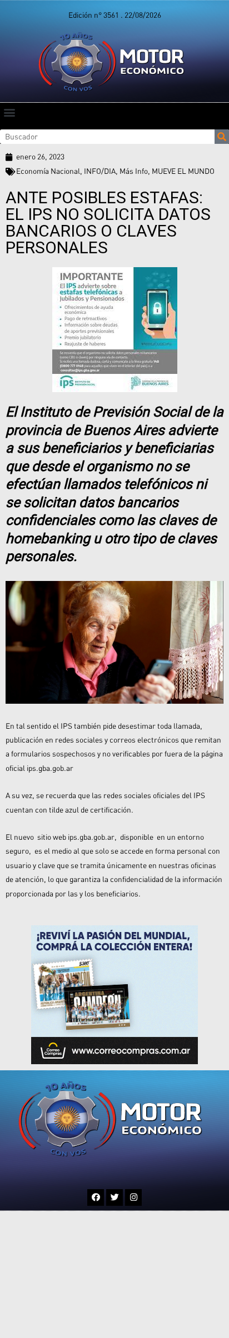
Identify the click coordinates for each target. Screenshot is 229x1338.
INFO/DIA (100, 171)
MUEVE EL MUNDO (183, 171)
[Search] (222, 136)
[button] (9, 112)
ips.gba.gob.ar (50, 768)
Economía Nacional (48, 171)
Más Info (134, 171)
